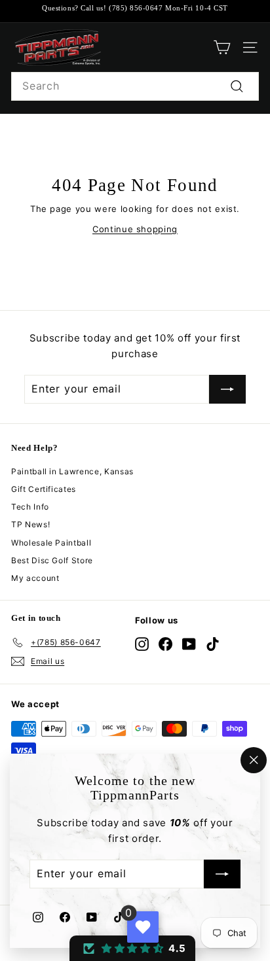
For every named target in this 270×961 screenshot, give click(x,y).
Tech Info (30, 507)
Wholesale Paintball (51, 543)
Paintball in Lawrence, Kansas (72, 471)
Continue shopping (135, 229)
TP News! (30, 524)
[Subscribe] (222, 874)
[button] (132, 948)
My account (35, 578)
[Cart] (221, 47)
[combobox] (135, 86)
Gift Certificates (43, 489)
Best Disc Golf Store (52, 560)
